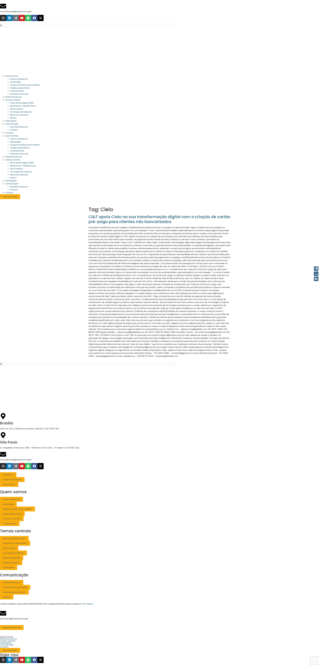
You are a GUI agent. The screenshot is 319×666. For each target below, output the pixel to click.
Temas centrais (12, 159)
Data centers (16, 168)
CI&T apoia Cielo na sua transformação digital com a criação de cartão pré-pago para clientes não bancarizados (159, 219)
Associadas (15, 141)
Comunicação (12, 183)
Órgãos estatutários (20, 147)
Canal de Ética (17, 150)
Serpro (13, 177)
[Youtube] (22, 18)
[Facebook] (34, 18)
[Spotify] (28, 18)
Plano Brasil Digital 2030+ (22, 162)
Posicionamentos (13, 156)
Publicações (11, 180)
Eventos (14, 189)
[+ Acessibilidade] (316, 279)
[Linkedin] (9, 18)
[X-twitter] (40, 18)
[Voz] (316, 274)
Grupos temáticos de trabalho (25, 144)
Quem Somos (11, 135)
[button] (159, 637)
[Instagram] (3, 18)
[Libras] (316, 268)
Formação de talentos (21, 171)
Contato (9, 192)
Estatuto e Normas (19, 153)
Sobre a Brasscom (19, 138)
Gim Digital (87, 603)
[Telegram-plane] (15, 18)
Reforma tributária (19, 174)
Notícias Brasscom (19, 186)
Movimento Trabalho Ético (23, 165)
